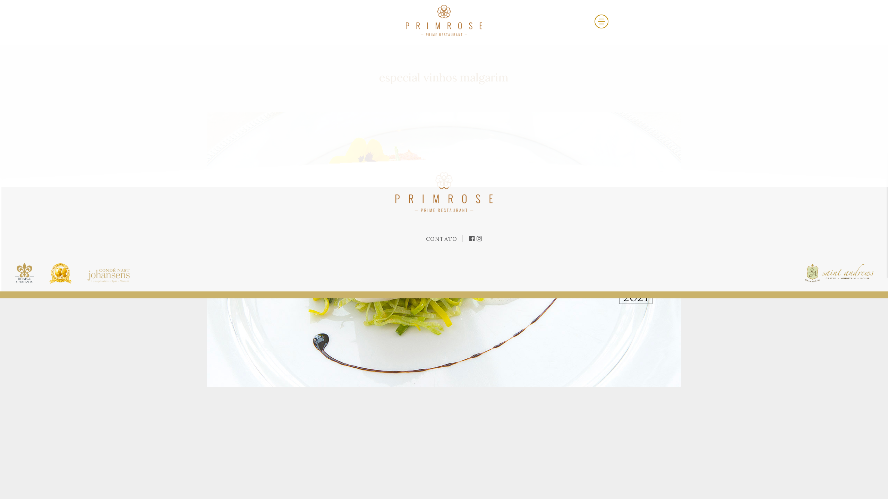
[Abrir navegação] (601, 20)
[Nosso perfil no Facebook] (473, 238)
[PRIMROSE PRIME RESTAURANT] (444, 20)
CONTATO (441, 238)
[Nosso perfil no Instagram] (479, 238)
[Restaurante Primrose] (444, 191)
